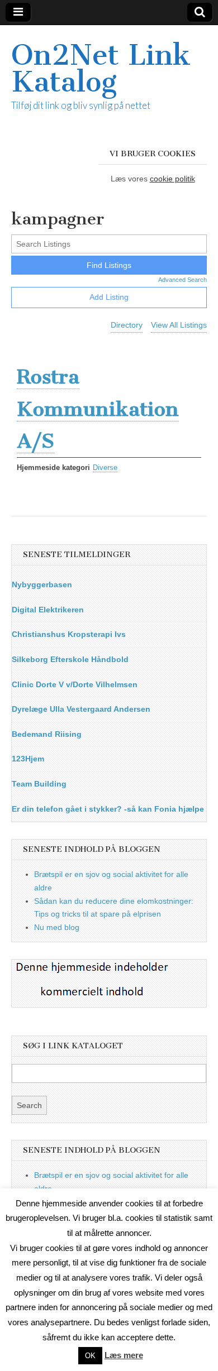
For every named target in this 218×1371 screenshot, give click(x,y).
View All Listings (179, 324)
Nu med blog (56, 927)
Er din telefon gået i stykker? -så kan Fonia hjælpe (108, 808)
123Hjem (28, 758)
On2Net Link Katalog (101, 68)
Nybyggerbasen (42, 584)
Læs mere (124, 1355)
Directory (127, 324)
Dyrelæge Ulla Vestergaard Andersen (81, 708)
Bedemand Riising (47, 734)
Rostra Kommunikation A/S (98, 409)
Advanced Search (182, 279)
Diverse (105, 468)
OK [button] (90, 1355)
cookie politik (172, 178)
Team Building (39, 783)
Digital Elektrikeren (48, 609)
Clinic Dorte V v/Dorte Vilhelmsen (75, 684)
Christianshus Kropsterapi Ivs (69, 634)
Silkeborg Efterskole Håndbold (70, 659)
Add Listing (109, 297)
